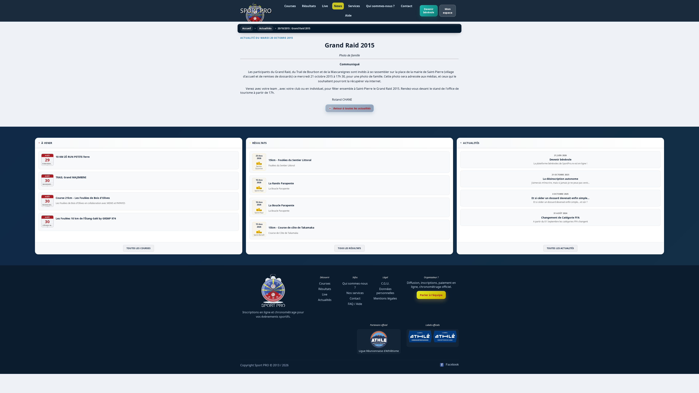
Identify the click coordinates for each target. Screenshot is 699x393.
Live (325, 6)
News (338, 6)
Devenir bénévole (428, 10)
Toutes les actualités (560, 248)
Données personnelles (385, 291)
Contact (406, 6)
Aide (348, 15)
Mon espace (447, 10)
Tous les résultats (349, 248)
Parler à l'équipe (431, 295)
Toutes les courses (139, 248)
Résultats (309, 6)
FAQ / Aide (355, 304)
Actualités (324, 300)
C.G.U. (385, 283)
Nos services (355, 293)
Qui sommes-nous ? (380, 6)
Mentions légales (385, 298)
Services (354, 6)
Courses (290, 6)
